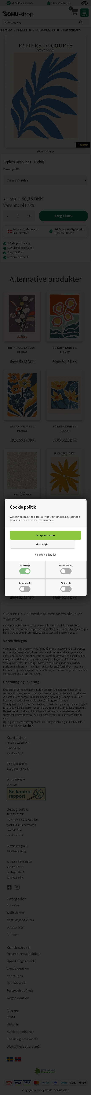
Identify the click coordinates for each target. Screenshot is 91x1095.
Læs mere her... (46, 519)
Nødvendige (24, 565)
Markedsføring (66, 565)
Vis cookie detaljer (45, 554)
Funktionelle (25, 583)
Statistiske (66, 583)
